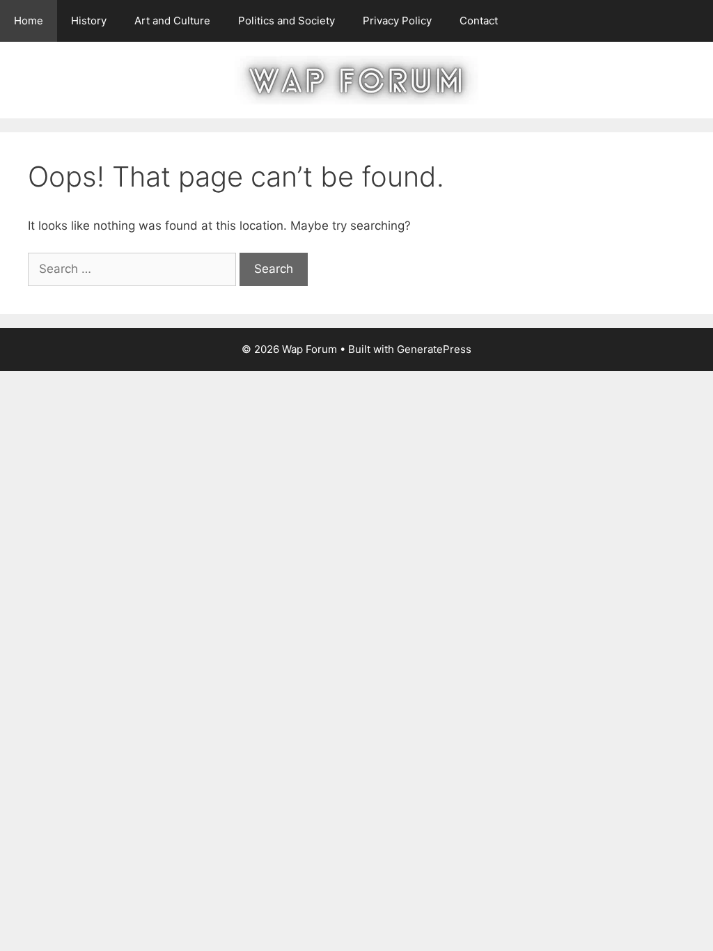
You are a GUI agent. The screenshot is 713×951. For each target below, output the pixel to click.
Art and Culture (172, 20)
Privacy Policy (397, 20)
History (89, 20)
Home (28, 20)
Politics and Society (286, 20)
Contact (479, 20)
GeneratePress (434, 349)
